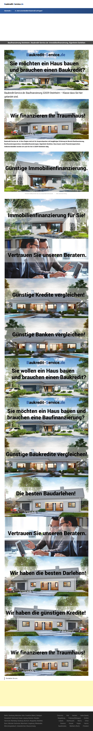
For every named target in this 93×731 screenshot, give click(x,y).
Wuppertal (33, 721)
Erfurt (86, 721)
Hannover (7, 721)
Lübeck (61, 721)
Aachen (74, 715)
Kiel (67, 715)
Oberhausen (70, 721)
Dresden (36, 718)
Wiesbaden (38, 723)
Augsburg (31, 723)
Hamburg (12, 715)
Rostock (63, 723)
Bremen (30, 718)
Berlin (6, 715)
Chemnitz (60, 715)
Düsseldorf (7, 718)
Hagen (79, 723)
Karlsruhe (17, 723)
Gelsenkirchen (21, 726)
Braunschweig (31, 726)
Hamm (86, 723)
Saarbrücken (62, 726)
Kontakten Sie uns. (12, 678)
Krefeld (86, 718)
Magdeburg (61, 718)
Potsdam (86, 726)
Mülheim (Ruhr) (75, 726)
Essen (21, 718)
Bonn (6, 723)
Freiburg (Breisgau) (74, 718)
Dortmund (15, 718)
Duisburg (20, 721)
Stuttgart (39, 715)
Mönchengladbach (10, 726)
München (18, 715)
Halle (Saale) (84, 715)
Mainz (80, 721)
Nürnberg (14, 721)
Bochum (26, 721)
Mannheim (24, 723)
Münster (10, 723)
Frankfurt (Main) (30, 715)
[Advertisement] (46, 27)
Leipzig (25, 718)
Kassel (71, 723)
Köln (23, 715)
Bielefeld (40, 721)
